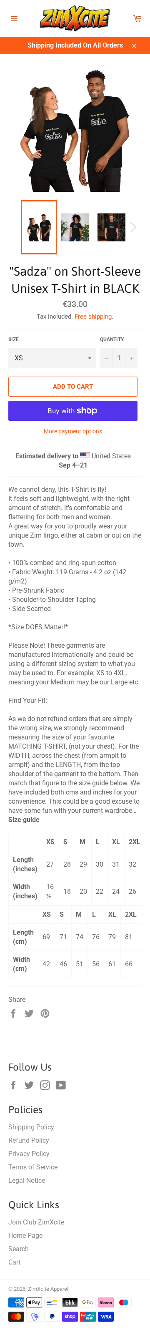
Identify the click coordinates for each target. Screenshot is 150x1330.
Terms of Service (33, 1167)
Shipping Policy (31, 1127)
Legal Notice (26, 1180)
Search (18, 1249)
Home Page (25, 1235)
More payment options (73, 431)
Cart (14, 1262)
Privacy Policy (29, 1154)
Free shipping (93, 316)
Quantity (112, 339)
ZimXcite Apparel (48, 1289)
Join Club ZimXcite (36, 1222)
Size (13, 339)
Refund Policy (28, 1140)
